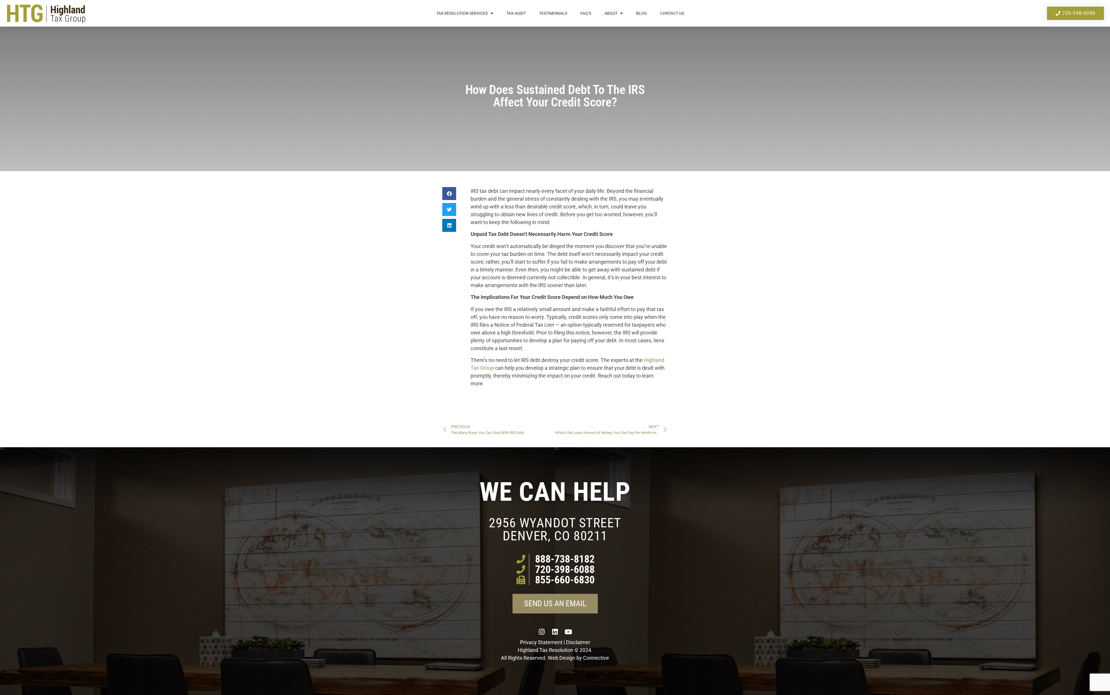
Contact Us (672, 13)
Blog (641, 13)
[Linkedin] (555, 631)
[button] (449, 193)
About (610, 13)
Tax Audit (516, 13)
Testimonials (553, 13)
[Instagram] (541, 631)
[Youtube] (568, 631)
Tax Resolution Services (462, 13)
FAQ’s (585, 13)
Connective (596, 658)
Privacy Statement (541, 642)
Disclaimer (578, 642)
